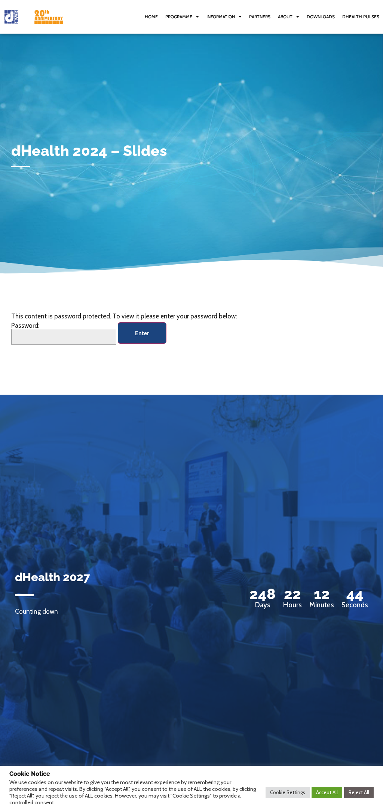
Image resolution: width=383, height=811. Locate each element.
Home (151, 16)
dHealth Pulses (360, 16)
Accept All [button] (327, 792)
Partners (259, 16)
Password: (25, 326)
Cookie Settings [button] (287, 792)
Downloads (321, 16)
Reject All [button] (359, 792)
